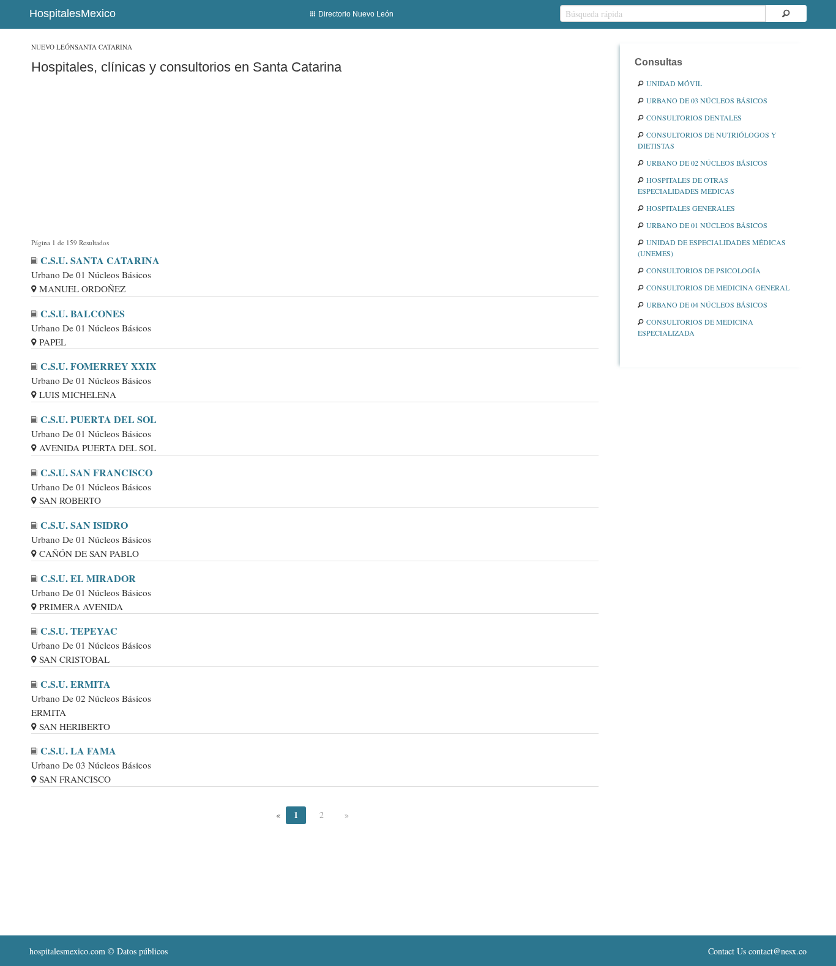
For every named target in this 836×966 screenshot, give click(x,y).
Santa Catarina (103, 46)
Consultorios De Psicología (703, 270)
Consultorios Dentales (694, 117)
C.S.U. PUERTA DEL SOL (98, 419)
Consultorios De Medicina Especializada (695, 327)
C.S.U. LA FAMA (78, 750)
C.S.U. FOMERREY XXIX (98, 366)
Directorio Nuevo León (356, 14)
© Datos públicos (98, 951)
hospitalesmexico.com (67, 951)
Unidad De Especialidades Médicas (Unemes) (712, 247)
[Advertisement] (315, 158)
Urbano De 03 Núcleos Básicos (706, 100)
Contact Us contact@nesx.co (757, 951)
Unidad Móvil (674, 83)
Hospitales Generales (690, 208)
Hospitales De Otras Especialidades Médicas (686, 185)
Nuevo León (53, 46)
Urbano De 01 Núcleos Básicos (706, 225)
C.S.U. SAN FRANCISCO (96, 472)
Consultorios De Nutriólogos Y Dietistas (707, 140)
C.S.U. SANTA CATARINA (100, 260)
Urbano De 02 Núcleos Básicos (706, 163)
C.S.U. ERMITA (75, 684)
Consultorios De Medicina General (717, 287)
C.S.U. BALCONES (82, 313)
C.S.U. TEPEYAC (79, 631)
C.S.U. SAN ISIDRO (84, 525)
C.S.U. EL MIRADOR (88, 578)
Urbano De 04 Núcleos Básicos (706, 304)
